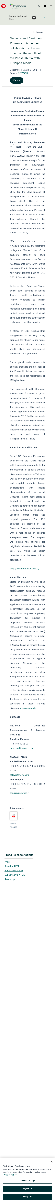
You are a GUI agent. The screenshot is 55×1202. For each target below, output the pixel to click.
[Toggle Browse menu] (44, 17)
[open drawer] (51, 6)
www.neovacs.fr (28, 708)
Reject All (27, 1189)
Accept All (27, 1197)
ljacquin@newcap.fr (19, 793)
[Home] (14, 6)
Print (7, 861)
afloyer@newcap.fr (19, 775)
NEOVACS (23, 73)
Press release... (13, 827)
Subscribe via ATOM (15, 875)
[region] (27, 1180)
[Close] (52, 1162)
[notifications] (45, 6)
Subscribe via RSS (14, 870)
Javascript (10, 879)
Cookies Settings (27, 1180)
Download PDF (12, 866)
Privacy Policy (10, 1175)
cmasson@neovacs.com (22, 748)
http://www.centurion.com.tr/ (24, 568)
